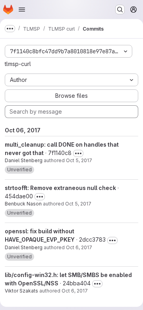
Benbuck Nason (23, 204)
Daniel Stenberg (24, 160)
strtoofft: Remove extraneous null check (60, 187)
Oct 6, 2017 (79, 247)
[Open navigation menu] (21, 9)
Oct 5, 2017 (79, 160)
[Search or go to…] (120, 9)
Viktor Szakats (21, 291)
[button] (19, 170)
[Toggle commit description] (78, 153)
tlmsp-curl (18, 63)
